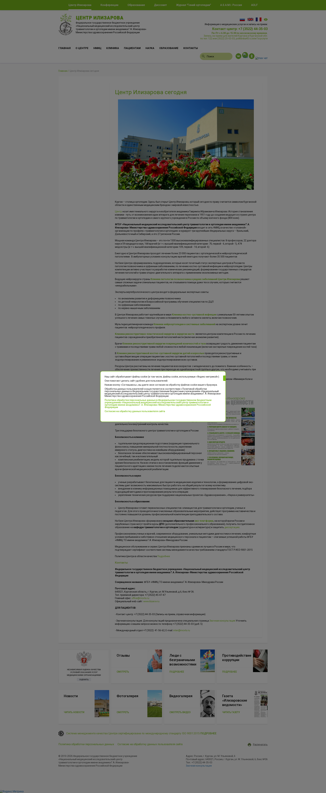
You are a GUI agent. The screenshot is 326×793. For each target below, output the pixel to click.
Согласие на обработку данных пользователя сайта (135, 411)
